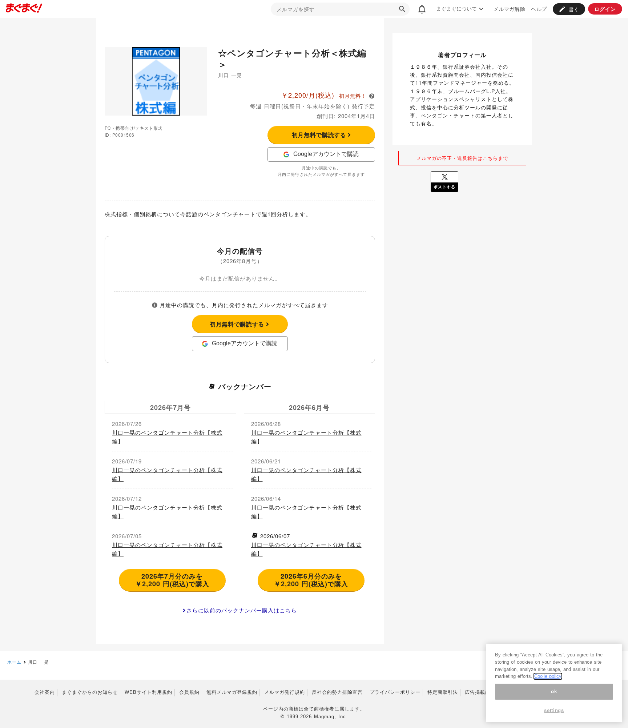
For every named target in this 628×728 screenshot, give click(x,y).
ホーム (14, 662)
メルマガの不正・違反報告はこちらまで (462, 157)
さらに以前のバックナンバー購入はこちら (241, 610)
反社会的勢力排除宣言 (337, 692)
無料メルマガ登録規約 (231, 692)
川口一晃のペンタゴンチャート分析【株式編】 (167, 437)
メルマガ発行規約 (284, 692)
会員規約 (189, 692)
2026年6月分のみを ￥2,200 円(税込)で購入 (311, 580)
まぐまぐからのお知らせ (90, 692)
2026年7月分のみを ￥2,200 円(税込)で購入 (172, 580)
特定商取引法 (442, 692)
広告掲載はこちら (485, 692)
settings (554, 710)
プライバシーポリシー (395, 692)
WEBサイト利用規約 (148, 692)
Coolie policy (547, 676)
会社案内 (45, 692)
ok (554, 691)
